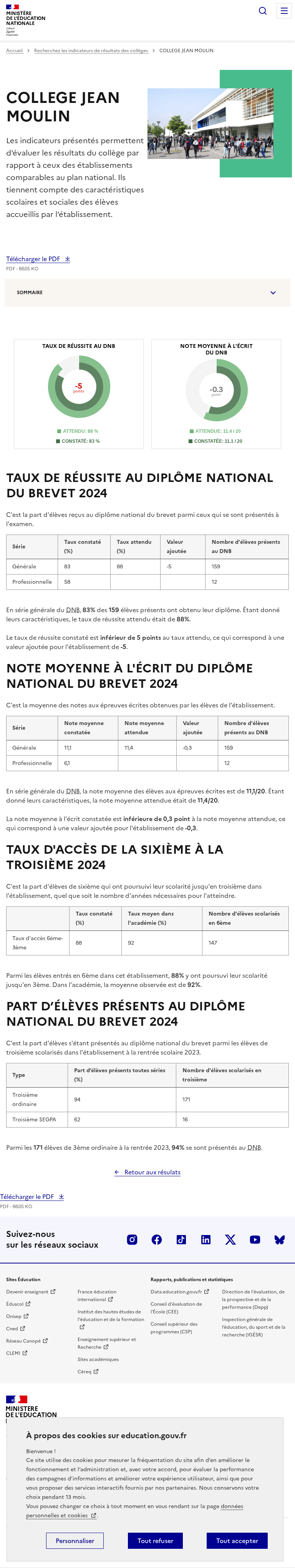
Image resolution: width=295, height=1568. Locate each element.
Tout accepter (237, 1540)
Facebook (157, 1239)
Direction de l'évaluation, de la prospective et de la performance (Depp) (253, 1299)
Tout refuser (155, 1540)
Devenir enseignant (27, 1291)
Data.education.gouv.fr (176, 1291)
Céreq (84, 1371)
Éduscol (14, 1304)
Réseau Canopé (23, 1341)
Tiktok (181, 1239)
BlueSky (279, 1239)
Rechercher (262, 10)
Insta (132, 1239)
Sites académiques (98, 1359)
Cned (12, 1328)
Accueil (15, 50)
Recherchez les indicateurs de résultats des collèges (91, 50)
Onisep (14, 1316)
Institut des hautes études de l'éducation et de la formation (111, 1315)
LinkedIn (206, 1239)
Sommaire (30, 292)
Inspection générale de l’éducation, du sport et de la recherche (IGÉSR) (253, 1327)
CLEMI (13, 1353)
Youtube (255, 1239)
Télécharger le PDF (33, 258)
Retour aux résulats (152, 1172)
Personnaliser (75, 1540)
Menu (284, 10)
